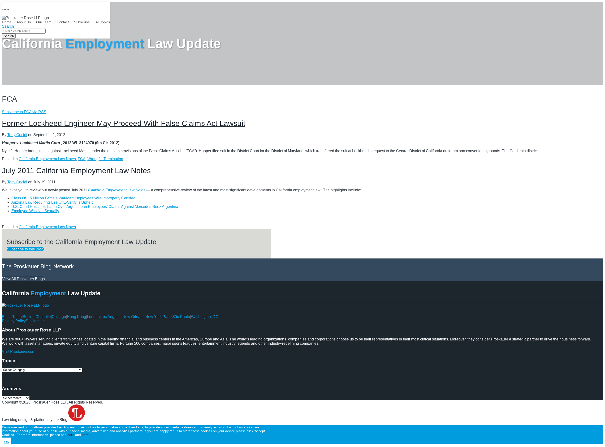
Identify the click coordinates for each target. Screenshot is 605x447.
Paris (167, 317)
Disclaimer (35, 321)
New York (153, 317)
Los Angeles (111, 317)
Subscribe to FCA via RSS (24, 112)
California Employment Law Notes (47, 159)
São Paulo (181, 317)
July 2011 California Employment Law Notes (76, 170)
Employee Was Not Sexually (35, 211)
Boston (29, 317)
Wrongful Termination (105, 159)
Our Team (44, 22)
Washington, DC (204, 317)
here (70, 435)
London (93, 317)
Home (6, 22)
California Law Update (111, 43)
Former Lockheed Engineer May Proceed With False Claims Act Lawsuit (123, 123)
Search (9, 36)
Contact (63, 22)
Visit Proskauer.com (18, 351)
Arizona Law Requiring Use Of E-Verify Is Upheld (52, 202)
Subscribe (82, 22)
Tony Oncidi (17, 135)
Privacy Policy (14, 321)
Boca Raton (12, 317)
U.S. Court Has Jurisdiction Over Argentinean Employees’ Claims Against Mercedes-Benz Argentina (94, 207)
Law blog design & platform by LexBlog (35, 420)
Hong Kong (76, 317)
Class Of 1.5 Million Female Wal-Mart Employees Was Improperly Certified (73, 198)
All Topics (102, 22)
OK (6, 442)
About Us (24, 22)
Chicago (59, 317)
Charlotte (43, 317)
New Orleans (133, 317)
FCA (82, 159)
